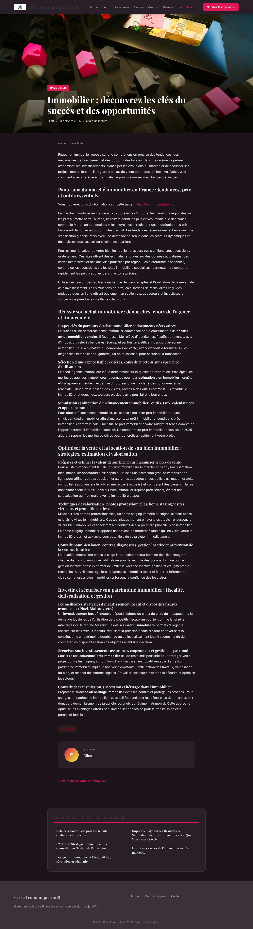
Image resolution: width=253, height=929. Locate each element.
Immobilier (185, 7)
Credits (153, 7)
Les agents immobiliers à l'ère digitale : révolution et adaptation (83, 859)
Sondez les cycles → (221, 7)
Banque (138, 7)
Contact (176, 896)
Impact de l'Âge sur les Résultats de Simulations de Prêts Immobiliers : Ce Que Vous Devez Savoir (162, 835)
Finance (168, 7)
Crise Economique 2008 (52, 7)
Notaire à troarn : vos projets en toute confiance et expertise (82, 833)
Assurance (122, 7)
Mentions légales (155, 896)
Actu (107, 7)
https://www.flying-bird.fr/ (154, 204)
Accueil (94, 7)
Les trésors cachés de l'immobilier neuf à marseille (160, 850)
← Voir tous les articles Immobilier (82, 781)
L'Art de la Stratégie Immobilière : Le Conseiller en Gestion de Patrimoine (82, 846)
